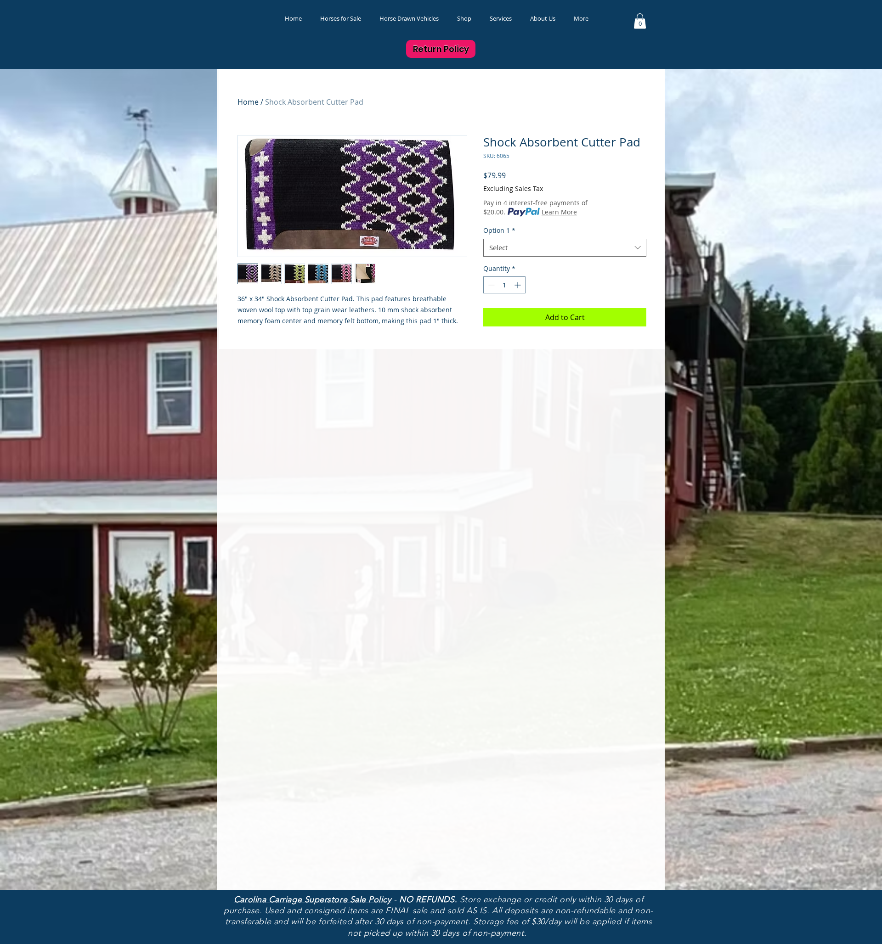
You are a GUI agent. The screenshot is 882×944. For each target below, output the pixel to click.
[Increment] (518, 285)
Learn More (559, 212)
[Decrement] (490, 285)
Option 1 (499, 230)
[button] (464, 18)
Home (248, 102)
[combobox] (564, 248)
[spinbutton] (504, 285)
